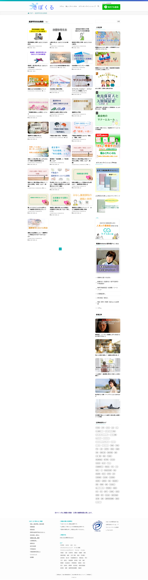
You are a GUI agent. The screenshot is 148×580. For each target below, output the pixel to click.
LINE (103, 427)
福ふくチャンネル (100, 488)
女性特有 (98, 463)
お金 (113, 427)
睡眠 (106, 484)
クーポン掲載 (113, 434)
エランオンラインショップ (102, 434)
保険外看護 (109, 452)
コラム (99, 308)
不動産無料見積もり (35, 551)
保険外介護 (102, 452)
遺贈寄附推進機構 (109, 498)
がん (117, 427)
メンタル (98, 445)
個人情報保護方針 (67, 574)
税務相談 (32, 526)
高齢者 (117, 498)
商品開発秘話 (99, 459)
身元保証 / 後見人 (102, 298)
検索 (119, 21)
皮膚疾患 (104, 481)
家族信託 (107, 466)
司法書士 (109, 456)
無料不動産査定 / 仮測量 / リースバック (107, 288)
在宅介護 (112, 459)
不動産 (111, 445)
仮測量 (32, 557)
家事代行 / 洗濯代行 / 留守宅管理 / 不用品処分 (107, 282)
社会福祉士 (112, 484)
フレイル (113, 441)
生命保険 (105, 477)
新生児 (103, 473)
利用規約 (89, 574)
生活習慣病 (111, 477)
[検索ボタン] (98, 6)
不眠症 (117, 445)
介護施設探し (101, 294)
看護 (97, 484)
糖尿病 (114, 488)
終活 (97, 491)
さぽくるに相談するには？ (67, 537)
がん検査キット (99, 431)
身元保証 (107, 495)
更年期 (108, 473)
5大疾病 (98, 427)
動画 (104, 456)
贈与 (102, 495)
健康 (116, 452)
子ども (108, 463)
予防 (97, 449)
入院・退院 (98, 456)
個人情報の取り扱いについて (78, 574)
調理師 (97, 495)
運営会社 (59, 574)
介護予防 (106, 449)
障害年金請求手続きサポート (37, 532)
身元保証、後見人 (34, 535)
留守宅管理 (33, 546)
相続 (109, 481)
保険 (97, 452)
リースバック (105, 445)
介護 (101, 449)
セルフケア (98, 438)
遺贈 (102, 498)
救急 (115, 470)
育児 (101, 491)
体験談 (112, 449)
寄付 (112, 466)
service (107, 427)
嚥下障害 (106, 459)
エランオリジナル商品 (110, 431)
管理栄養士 (108, 488)
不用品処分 (33, 549)
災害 (114, 473)
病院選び (98, 481)
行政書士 (112, 491)
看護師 (101, 484)
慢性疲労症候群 (107, 470)
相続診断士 (115, 481)
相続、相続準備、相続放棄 (37, 524)
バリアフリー (106, 438)
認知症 (117, 491)
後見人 (97, 470)
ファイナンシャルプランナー (102, 441)
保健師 (117, 449)
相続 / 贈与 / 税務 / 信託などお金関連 (108, 303)
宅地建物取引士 (99, 466)
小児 (117, 466)
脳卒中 (105, 491)
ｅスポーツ (98, 502)
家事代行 (32, 543)
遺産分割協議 (115, 495)
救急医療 (98, 473)
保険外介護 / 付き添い (104, 277)
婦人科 (103, 463)
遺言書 (97, 498)
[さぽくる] (42, 6)
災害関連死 (98, 477)
